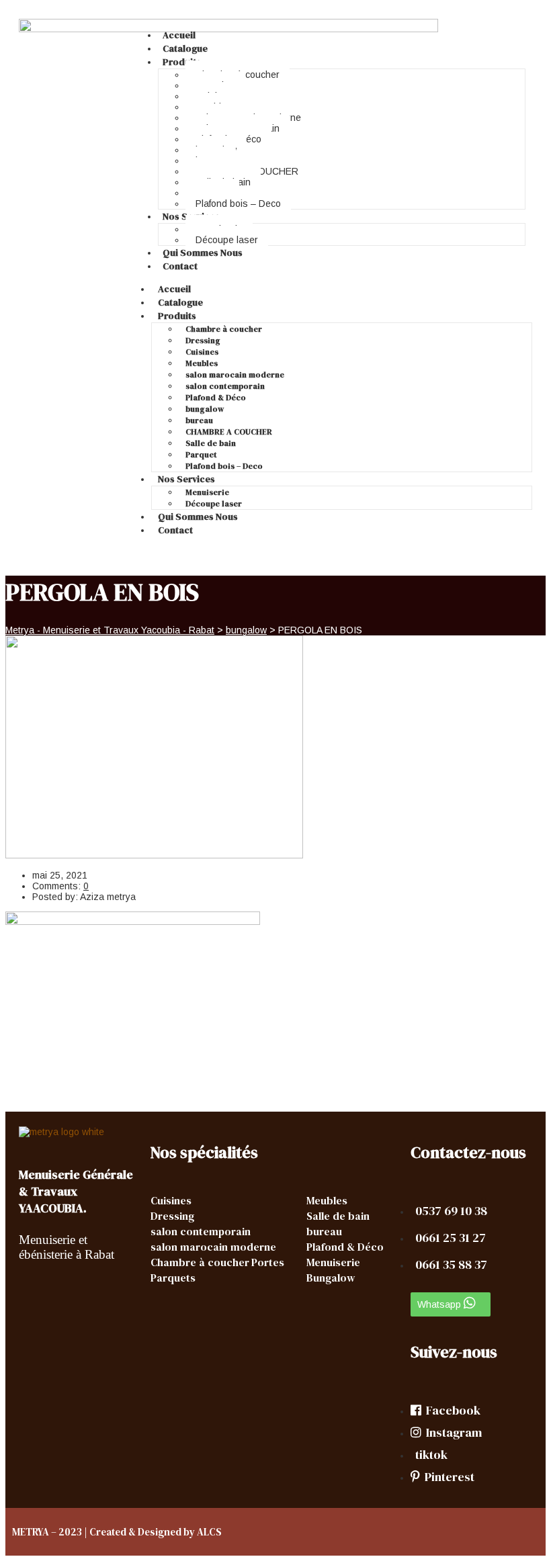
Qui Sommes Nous (203, 252)
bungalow (204, 409)
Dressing (202, 340)
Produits (182, 62)
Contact (180, 266)
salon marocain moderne (234, 374)
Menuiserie (207, 492)
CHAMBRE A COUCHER (228, 432)
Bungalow (330, 1277)
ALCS (209, 1532)
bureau (199, 420)
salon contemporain (225, 386)
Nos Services (186, 479)
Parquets (173, 1277)
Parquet (201, 454)
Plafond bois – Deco (238, 203)
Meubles (201, 363)
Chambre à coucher (223, 329)
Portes (267, 1262)
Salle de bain (210, 443)
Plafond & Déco (215, 397)
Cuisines (201, 352)
